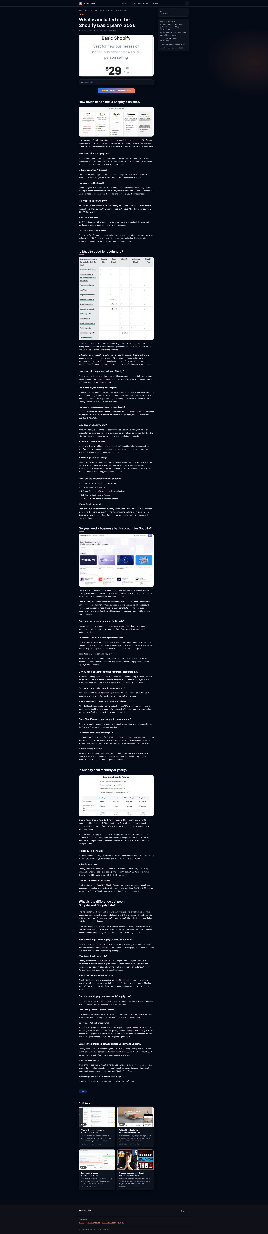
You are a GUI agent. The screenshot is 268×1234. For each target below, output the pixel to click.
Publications (89, 10)
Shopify (133, 3)
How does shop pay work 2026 (171, 48)
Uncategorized (94, 1222)
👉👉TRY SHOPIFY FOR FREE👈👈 (116, 91)
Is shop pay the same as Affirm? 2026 (169, 40)
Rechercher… (165, 13)
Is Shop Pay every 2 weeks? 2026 (172, 44)
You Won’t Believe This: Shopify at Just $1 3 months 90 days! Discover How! (171, 27)
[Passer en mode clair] (187, 3)
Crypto (155, 3)
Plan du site (185, 1211)
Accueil (125, 3)
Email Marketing (144, 3)
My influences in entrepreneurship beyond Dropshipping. (173, 34)
